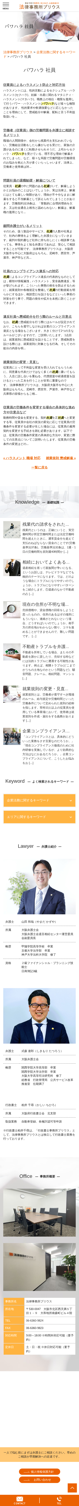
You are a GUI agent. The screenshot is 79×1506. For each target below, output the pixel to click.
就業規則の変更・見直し (21, 362)
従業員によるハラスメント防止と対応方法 (34, 85)
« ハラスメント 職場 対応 (21, 458)
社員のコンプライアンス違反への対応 (31, 271)
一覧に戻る (39, 467)
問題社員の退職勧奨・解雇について (29, 180)
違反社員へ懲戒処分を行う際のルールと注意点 (37, 316)
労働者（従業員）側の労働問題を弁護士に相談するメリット (39, 133)
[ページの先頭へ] (72, 1488)
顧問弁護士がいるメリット (22, 226)
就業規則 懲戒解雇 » (61, 458)
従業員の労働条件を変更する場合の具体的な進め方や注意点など (39, 410)
